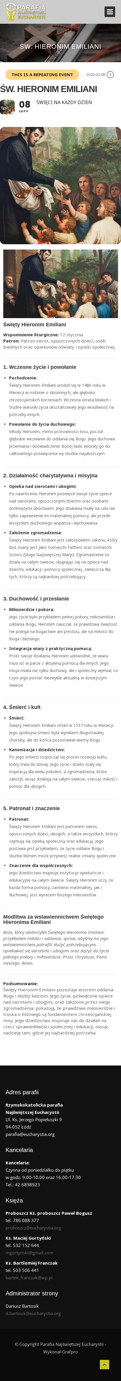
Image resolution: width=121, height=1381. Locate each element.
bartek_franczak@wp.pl (29, 1277)
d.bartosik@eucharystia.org (33, 1313)
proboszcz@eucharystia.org (33, 1228)
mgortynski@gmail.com (29, 1253)
